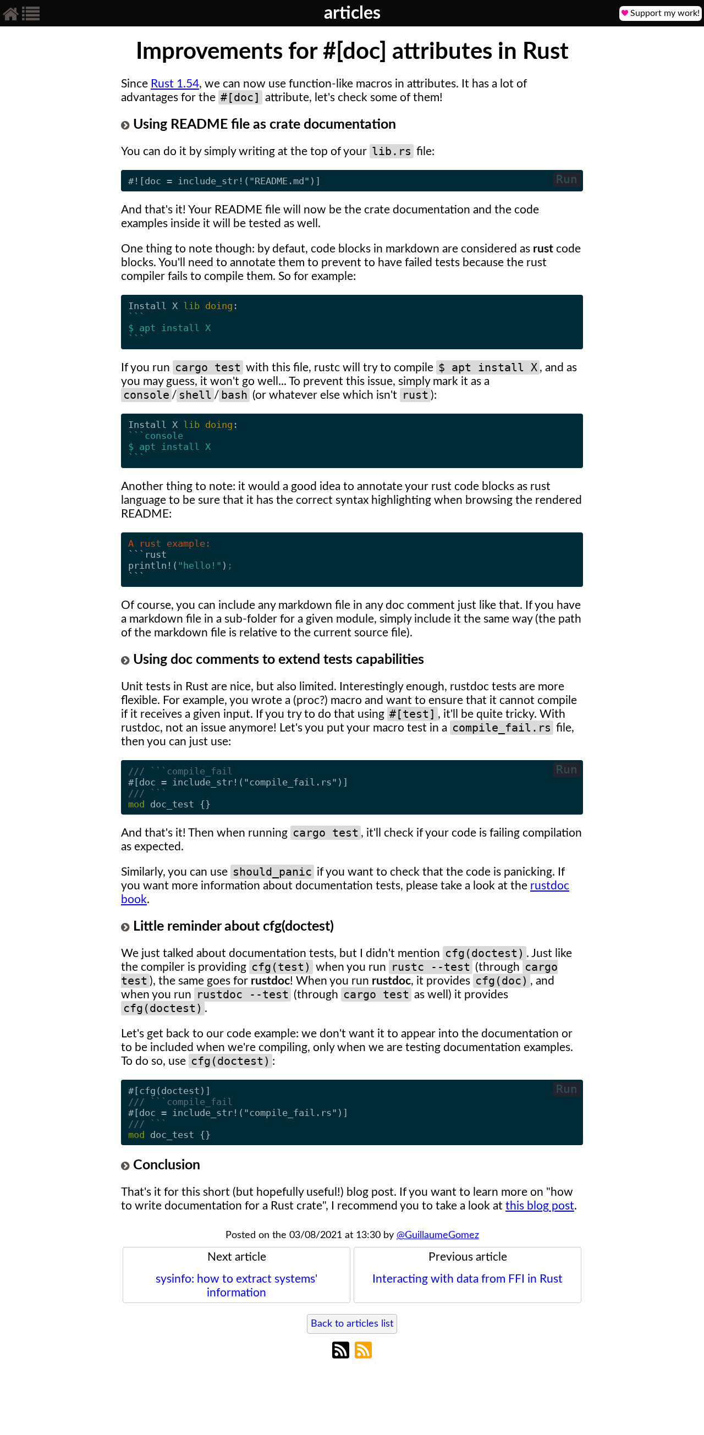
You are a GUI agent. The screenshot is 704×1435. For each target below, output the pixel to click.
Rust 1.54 (175, 84)
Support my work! (664, 13)
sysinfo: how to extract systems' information (236, 1275)
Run (567, 179)
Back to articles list (352, 1324)
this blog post (539, 1206)
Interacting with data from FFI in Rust (467, 1268)
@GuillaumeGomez (438, 1235)
